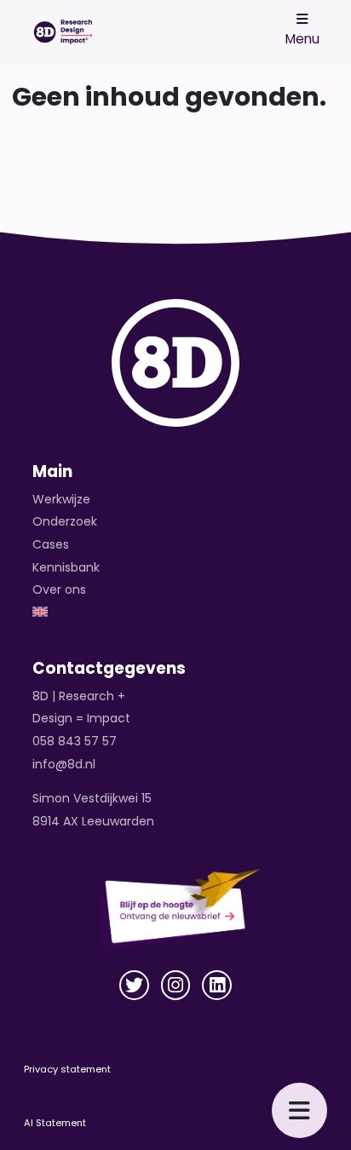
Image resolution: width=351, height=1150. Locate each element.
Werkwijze (61, 499)
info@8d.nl (63, 764)
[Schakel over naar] (175, 612)
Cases (50, 544)
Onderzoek (64, 521)
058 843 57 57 (74, 741)
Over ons (59, 589)
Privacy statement (67, 1069)
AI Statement (55, 1123)
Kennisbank (66, 567)
